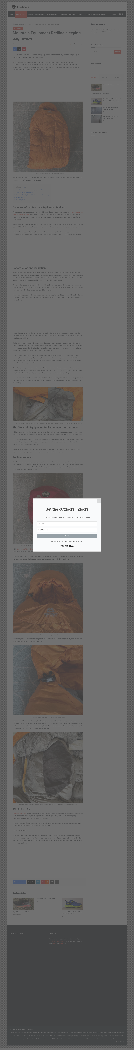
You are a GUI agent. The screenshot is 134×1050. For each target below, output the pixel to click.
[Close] (99, 501)
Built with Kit (67, 546)
